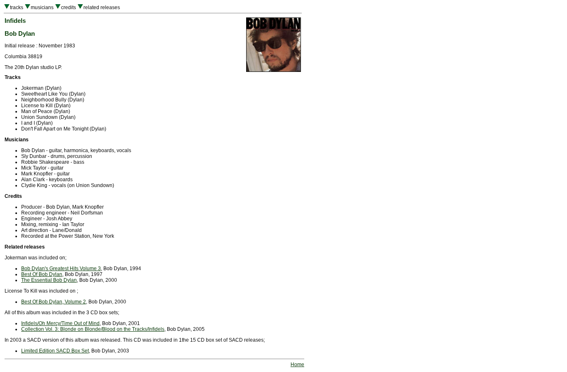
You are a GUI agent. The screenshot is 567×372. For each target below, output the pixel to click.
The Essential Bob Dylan (49, 280)
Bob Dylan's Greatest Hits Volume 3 (61, 268)
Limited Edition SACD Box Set (55, 351)
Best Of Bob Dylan (41, 274)
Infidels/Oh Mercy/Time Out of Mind (60, 323)
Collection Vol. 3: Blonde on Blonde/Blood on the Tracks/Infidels (92, 329)
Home (297, 364)
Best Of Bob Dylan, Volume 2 (53, 302)
